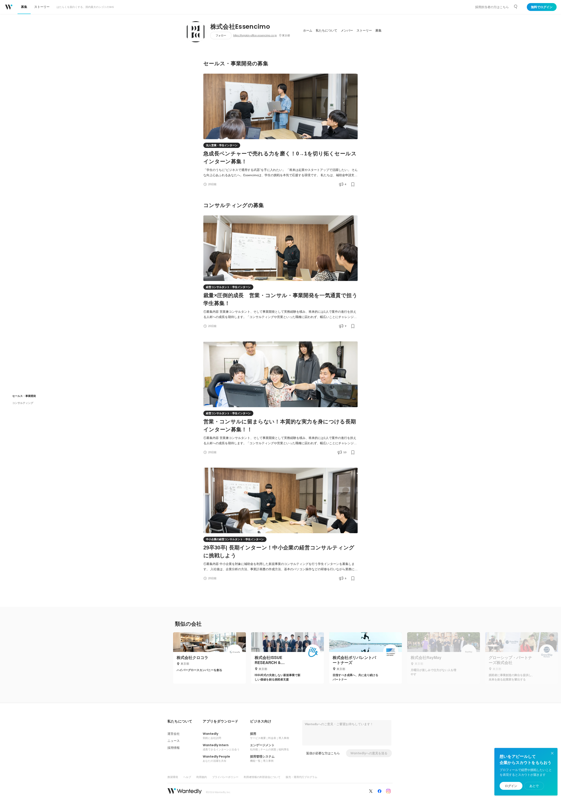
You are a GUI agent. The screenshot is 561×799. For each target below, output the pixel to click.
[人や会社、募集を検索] (515, 6)
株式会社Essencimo (240, 27)
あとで (534, 786)
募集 (378, 30)
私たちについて (326, 30)
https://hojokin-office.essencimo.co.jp (255, 35)
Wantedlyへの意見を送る (368, 753)
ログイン (511, 786)
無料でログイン (541, 7)
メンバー (347, 30)
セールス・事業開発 (24, 396)
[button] (179, 721)
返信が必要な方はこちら (323, 753)
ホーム (307, 30)
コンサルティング (22, 403)
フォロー (221, 35)
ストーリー (364, 30)
